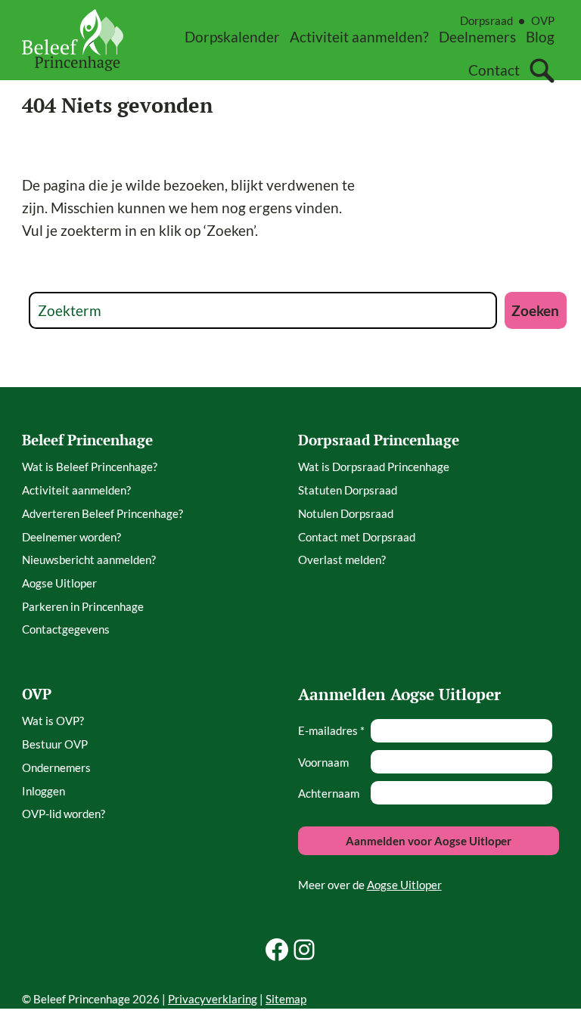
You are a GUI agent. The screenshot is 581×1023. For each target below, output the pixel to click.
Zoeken (535, 310)
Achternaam (328, 793)
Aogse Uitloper (404, 884)
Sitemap (286, 999)
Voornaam (323, 762)
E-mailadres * (331, 730)
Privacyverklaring (212, 999)
